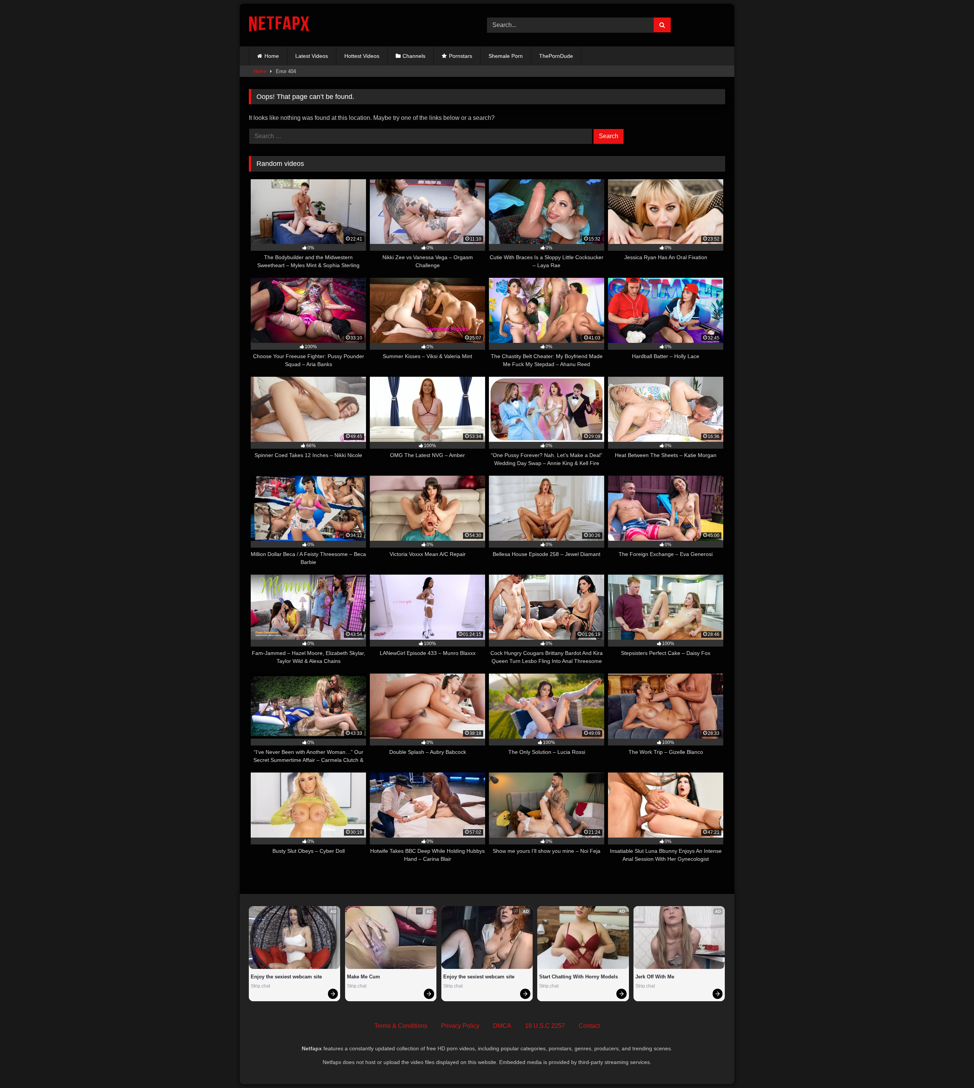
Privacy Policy (460, 1026)
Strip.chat (260, 986)
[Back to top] (950, 1065)
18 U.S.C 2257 (545, 1026)
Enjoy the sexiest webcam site (286, 977)
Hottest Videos (361, 56)
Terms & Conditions (400, 1026)
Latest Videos (311, 56)
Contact (589, 1026)
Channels (414, 56)
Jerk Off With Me (654, 977)
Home (271, 56)
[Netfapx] (279, 25)
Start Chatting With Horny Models (578, 977)
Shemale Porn (506, 56)
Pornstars (460, 56)
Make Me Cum (363, 977)
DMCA (502, 1026)
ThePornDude (556, 56)
